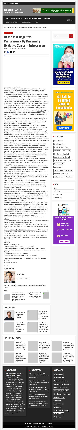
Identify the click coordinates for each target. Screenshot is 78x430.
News (67, 157)
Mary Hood (7, 241)
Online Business (58, 160)
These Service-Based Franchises (38, 235)
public (69, 160)
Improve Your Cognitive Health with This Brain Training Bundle (27, 125)
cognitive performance (25, 209)
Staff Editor (8, 48)
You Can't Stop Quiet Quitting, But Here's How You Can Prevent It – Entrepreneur (32, 315)
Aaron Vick (7, 242)
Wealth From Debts (58, 177)
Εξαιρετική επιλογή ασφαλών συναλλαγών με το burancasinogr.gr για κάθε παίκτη (9, 346)
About (26, 423)
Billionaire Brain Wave (59, 144)
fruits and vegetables (28, 138)
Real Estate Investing (11, 22)
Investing (65, 154)
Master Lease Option (59, 157)
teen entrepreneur (38, 285)
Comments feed (57, 194)
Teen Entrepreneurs (16, 18)
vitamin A (33, 155)
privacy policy (12, 253)
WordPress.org (57, 197)
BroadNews (43, 427)
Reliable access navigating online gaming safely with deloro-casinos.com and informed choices (57, 358)
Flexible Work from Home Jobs (33, 18)
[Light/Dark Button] (68, 20)
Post (65, 160)
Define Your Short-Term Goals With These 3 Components (19, 237)
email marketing (66, 151)
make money (24, 285)
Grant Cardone (57, 154)
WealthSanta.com (16, 373)
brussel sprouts (19, 178)
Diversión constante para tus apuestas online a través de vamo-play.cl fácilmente (9, 358)
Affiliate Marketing (58, 141)
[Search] (71, 20)
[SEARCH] (71, 36)
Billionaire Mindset (26, 22)
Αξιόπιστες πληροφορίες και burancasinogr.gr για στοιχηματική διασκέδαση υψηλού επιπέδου (33, 358)
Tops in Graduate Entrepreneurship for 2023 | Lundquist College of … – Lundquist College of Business (9, 327)
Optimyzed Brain (14, 120)
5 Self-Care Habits (9, 222)
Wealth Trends (69, 177)
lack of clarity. (40, 111)
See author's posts (23, 278)
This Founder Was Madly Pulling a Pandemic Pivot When (19, 230)
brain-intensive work (20, 94)
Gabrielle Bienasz (8, 239)
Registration (49, 423)
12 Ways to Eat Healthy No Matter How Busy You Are (24, 189)
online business (31, 285)
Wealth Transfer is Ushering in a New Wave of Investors (9, 315)
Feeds (36, 22)
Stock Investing (58, 167)
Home (7, 18)
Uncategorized (69, 170)
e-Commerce (47, 18)
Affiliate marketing (11, 285)
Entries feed (56, 191)
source (6, 265)
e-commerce (18, 285)
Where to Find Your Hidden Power (38, 224)
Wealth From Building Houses (61, 174)
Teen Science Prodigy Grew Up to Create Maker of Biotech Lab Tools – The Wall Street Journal (32, 327)
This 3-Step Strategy (25, 226)
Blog (67, 147)
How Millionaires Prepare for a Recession (15, 220)
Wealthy (5, 287)
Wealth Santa (12, 10)
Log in (55, 188)
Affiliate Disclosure (33, 423)
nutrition (14, 209)
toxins (20, 101)
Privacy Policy (42, 423)
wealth (44, 285)
